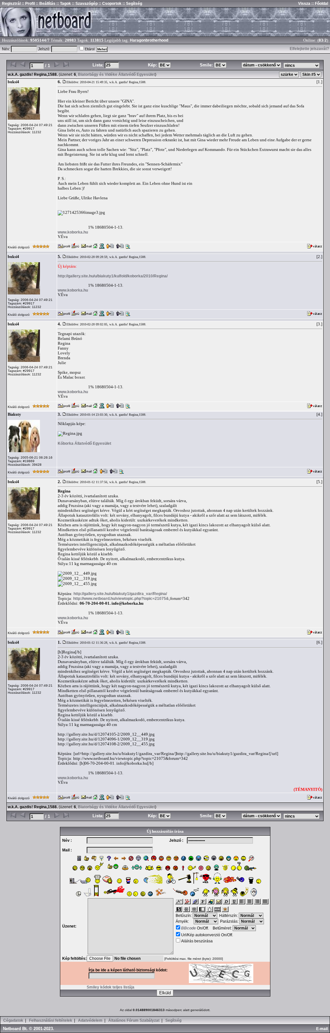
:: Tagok (63, 3)
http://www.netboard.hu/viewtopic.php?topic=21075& (121, 598)
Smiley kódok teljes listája (110, 987)
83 (321, 40)
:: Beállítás (45, 3)
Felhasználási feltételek (50, 1020)
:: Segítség (131, 3)
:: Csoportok (109, 3)
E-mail (323, 1029)
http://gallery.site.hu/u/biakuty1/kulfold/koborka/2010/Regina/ (113, 276)
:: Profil (28, 3)
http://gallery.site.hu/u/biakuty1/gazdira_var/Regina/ (120, 593)
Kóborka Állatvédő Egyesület (84, 443)
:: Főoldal (319, 3)
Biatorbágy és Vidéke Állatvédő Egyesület (116, 74)
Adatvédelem (90, 1020)
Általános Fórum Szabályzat (134, 1020)
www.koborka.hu (73, 232)
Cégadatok (13, 1020)
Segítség (173, 1020)
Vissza (304, 3)
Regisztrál (11, 3)
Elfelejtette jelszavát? (309, 48)
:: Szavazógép (85, 3)
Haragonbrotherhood (149, 40)
